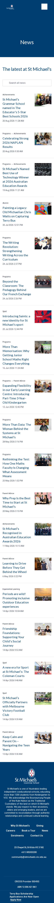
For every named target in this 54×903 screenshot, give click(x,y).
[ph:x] (47, 897)
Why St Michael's (20, 825)
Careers (10, 830)
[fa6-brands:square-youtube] (38, 867)
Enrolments (17, 835)
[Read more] (16, 867)
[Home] (12, 7)
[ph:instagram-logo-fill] (23, 867)
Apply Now (15, 899)
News (45, 830)
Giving (39, 825)
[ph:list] (44, 7)
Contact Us (36, 835)
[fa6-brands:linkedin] (30, 867)
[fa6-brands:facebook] (16, 867)
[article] (27, 108)
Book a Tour (28, 830)
